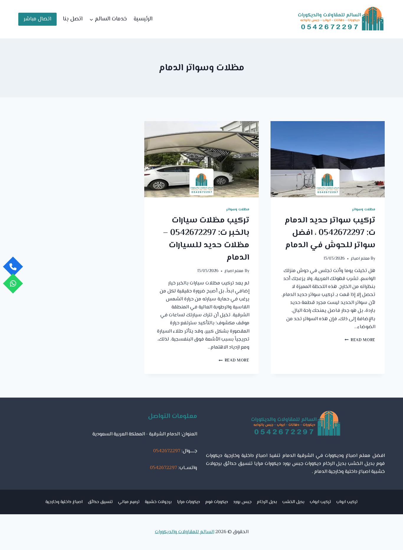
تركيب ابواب (347, 502)
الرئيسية (143, 19)
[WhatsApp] (13, 283)
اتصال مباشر (37, 19)
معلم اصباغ (360, 259)
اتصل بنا (73, 19)
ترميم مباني (129, 502)
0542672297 (166, 451)
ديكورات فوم (216, 502)
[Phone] (13, 267)
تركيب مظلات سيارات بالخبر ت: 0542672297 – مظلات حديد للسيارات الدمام (206, 239)
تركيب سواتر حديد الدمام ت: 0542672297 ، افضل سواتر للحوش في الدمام (330, 233)
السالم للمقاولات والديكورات (184, 532)
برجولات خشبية (158, 502)
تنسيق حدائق (100, 502)
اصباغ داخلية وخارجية (64, 502)
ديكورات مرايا (188, 502)
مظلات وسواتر (363, 209)
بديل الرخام (267, 502)
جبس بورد (242, 502)
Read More (360, 340)
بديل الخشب (293, 502)
